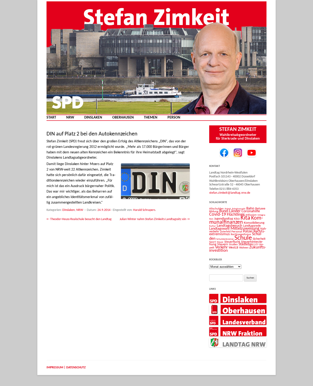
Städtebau (246, 244)
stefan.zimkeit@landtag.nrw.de (229, 192)
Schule (243, 238)
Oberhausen (123, 117)
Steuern (222, 244)
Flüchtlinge (236, 215)
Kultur (212, 226)
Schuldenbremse (224, 239)
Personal (236, 231)
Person (173, 117)
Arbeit (228, 208)
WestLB (233, 247)
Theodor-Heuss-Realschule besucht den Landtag (79, 219)
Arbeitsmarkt (238, 208)
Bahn (250, 208)
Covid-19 (217, 214)
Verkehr (221, 247)
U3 (256, 244)
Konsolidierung (254, 223)
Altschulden (216, 208)
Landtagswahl (219, 229)
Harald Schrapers (144, 210)
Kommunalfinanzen (236, 220)
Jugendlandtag (223, 218)
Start (51, 117)
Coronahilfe (251, 211)
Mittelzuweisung (245, 228)
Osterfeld (225, 231)
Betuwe (260, 208)
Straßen (233, 244)
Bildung (213, 211)
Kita (245, 218)
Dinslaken (93, 117)
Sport (212, 241)
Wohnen (243, 247)
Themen (150, 117)
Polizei (248, 231)
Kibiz (237, 218)
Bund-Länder (230, 211)
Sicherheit (259, 239)
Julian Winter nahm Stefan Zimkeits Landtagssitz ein (155, 219)
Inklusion (251, 214)
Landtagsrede (252, 225)
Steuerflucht (232, 241)
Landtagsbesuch (229, 226)
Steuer (220, 242)
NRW (70, 117)
